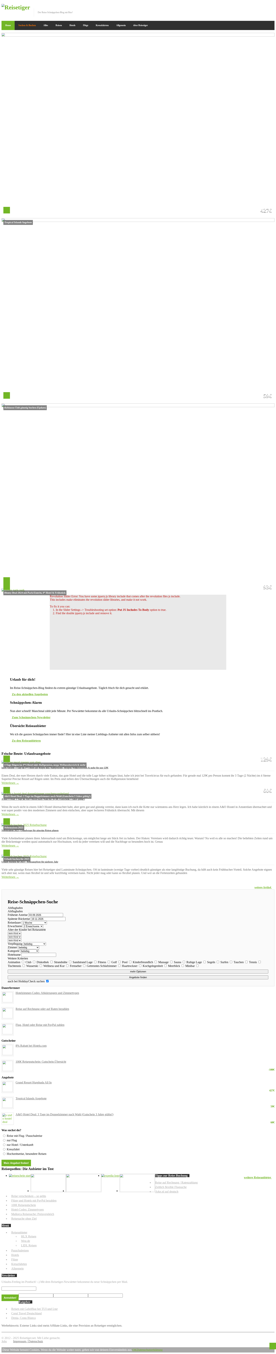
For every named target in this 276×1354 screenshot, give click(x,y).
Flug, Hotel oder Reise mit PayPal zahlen (40, 1024)
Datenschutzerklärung (150, 1349)
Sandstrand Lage (83, 962)
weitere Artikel (263, 887)
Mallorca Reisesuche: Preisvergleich (32, 1214)
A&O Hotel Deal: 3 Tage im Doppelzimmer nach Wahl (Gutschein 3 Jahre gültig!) (145, 1114)
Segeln (211, 962)
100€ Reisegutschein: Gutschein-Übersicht (145, 1061)
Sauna (178, 962)
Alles (45, 25)
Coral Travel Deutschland (26, 1313)
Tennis (253, 962)
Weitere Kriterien (18, 958)
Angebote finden (138, 977)
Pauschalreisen (20, 1250)
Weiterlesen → (10, 782)
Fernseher (76, 965)
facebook (253, 6)
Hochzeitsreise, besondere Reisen (26, 1153)
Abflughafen (15, 907)
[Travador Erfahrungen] (48, 1190)
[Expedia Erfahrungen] (110, 1175)
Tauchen (239, 962)
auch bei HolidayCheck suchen (26, 981)
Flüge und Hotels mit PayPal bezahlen (34, 1200)
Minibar (190, 965)
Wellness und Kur (54, 965)
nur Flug (12, 1140)
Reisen (59, 25)
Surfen (224, 962)
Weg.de (25, 1240)
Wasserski (32, 965)
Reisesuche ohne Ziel (24, 1218)
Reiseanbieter (19, 1232)
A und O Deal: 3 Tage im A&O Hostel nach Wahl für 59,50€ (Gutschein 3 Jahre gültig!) (43, 799)
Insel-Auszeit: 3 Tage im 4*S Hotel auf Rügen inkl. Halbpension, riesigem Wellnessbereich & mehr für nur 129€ (55, 767)
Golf (114, 962)
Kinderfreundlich (143, 962)
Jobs (4, 1341)
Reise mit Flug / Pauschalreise (24, 1135)
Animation (14, 962)
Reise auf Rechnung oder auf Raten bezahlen (42, 1008)
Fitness (102, 962)
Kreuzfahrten (102, 25)
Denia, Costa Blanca (23, 1317)
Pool (125, 962)
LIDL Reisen (29, 1245)
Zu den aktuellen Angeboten (30, 694)
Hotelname (14, 954)
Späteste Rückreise (19, 918)
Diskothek (43, 962)
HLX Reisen (28, 1236)
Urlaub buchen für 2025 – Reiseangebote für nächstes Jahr (30, 861)
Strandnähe (61, 962)
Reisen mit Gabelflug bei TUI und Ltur (34, 1308)
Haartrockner (130, 965)
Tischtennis (15, 965)
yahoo (265, 6)
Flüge (85, 25)
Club (29, 962)
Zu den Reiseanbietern (26, 740)
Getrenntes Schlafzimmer (102, 965)
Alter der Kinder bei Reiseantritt (27, 929)
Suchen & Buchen (27, 25)
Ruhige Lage (194, 962)
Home (8, 25)
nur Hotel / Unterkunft (20, 1144)
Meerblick (174, 965)
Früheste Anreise (18, 914)
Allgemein (121, 25)
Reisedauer (14, 922)
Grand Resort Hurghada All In (145, 1082)
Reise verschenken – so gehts (28, 1196)
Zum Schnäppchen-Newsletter (31, 717)
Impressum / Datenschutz (28, 1341)
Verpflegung (15, 943)
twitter (259, 6)
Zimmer (12, 947)
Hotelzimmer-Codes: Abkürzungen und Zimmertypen (47, 993)
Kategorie (13, 950)
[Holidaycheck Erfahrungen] (83, 1190)
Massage (163, 962)
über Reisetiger (140, 25)
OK (134, 1349)
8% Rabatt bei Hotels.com (31, 1045)
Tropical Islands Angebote (145, 1098)
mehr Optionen (138, 971)
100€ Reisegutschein (23, 1205)
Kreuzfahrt (13, 1149)
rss (271, 6)
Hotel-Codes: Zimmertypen (27, 1209)
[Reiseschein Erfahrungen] (20, 1175)
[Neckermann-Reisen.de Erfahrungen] (137, 1190)
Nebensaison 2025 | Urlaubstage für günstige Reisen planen (30, 830)
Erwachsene (15, 926)
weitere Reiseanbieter (258, 1177)
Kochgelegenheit (153, 965)
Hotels (72, 25)
